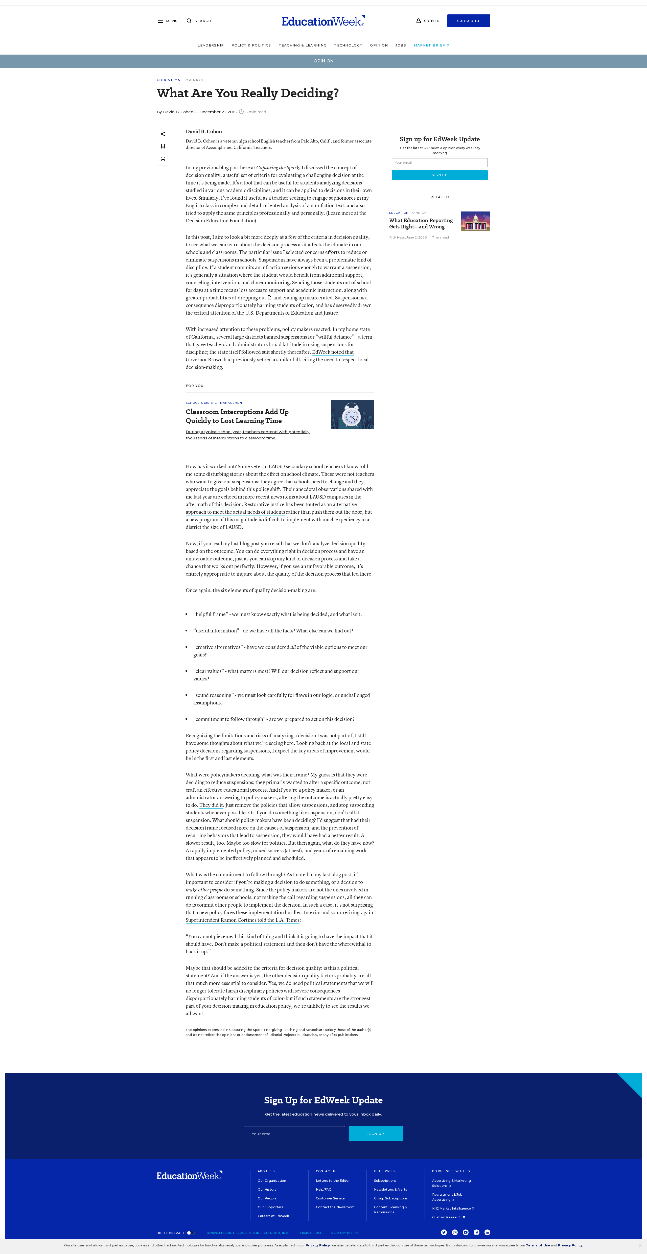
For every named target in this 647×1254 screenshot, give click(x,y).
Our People (267, 1198)
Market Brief (430, 45)
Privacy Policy (345, 1233)
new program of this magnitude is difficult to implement (250, 519)
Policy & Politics (251, 45)
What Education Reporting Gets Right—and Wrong (421, 223)
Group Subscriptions (391, 1198)
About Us (266, 1171)
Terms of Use (310, 1233)
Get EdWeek (385, 1171)
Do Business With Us (451, 1171)
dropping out (252, 297)
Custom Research (447, 1217)
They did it (211, 804)
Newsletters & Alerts (390, 1189)
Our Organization (272, 1180)
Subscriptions (385, 1180)
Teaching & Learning (303, 45)
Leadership (211, 45)
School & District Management (215, 403)
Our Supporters (270, 1207)
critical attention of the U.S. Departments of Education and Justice (266, 312)
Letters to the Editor (333, 1180)
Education (169, 80)
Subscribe (469, 21)
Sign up (375, 1134)
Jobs (401, 45)
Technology (348, 45)
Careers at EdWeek (273, 1216)
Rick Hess (397, 237)
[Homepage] (323, 21)
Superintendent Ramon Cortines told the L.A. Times (242, 919)
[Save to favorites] (163, 146)
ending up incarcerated (308, 297)
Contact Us (326, 1171)
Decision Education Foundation (220, 220)
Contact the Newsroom (335, 1207)
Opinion (379, 45)
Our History (267, 1189)
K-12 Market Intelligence (452, 1208)
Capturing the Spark (277, 167)
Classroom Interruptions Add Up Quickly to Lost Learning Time (237, 416)
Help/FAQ (324, 1189)
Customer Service (330, 1198)
